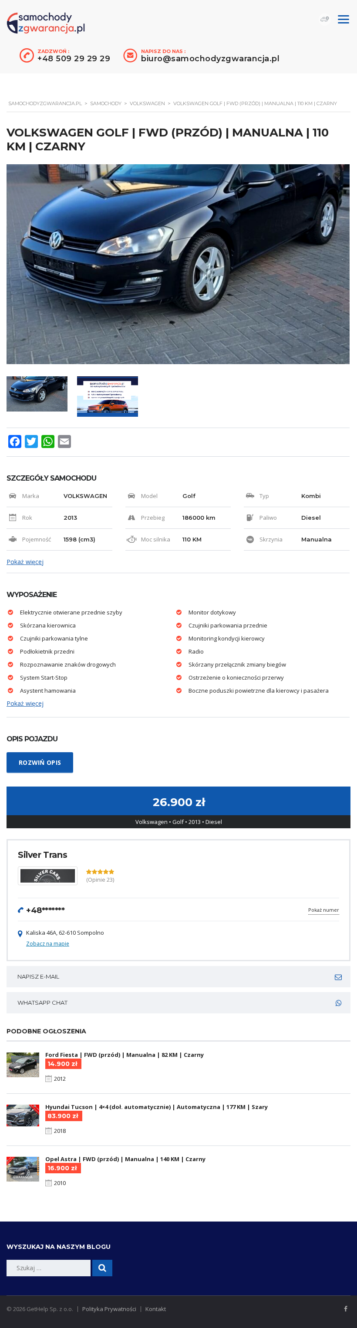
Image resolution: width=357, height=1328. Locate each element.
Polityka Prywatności (109, 1309)
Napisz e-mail (38, 976)
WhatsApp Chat (42, 1002)
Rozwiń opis (40, 762)
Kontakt (155, 1309)
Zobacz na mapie (47, 943)
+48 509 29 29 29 (73, 58)
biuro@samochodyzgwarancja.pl (210, 58)
